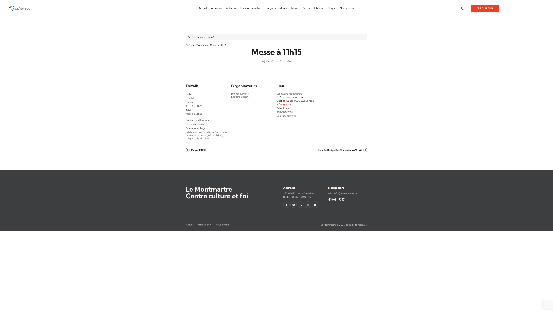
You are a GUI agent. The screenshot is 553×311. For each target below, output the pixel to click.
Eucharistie (221, 132)
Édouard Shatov (240, 96)
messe (189, 135)
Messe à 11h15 (194, 113)
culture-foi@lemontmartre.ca (342, 193)
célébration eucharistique (200, 132)
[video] (315, 204)
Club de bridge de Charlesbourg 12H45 (340, 150)
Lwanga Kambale (240, 93)
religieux (191, 138)
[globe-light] (308, 204)
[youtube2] (293, 204)
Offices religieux (195, 124)
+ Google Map (284, 104)
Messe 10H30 (198, 150)
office (211, 135)
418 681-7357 (336, 199)
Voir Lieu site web (286, 116)
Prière (219, 135)
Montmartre (200, 135)
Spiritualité (203, 138)
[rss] (301, 204)
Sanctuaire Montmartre (289, 93)
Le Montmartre (328, 224)
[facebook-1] (286, 204)
